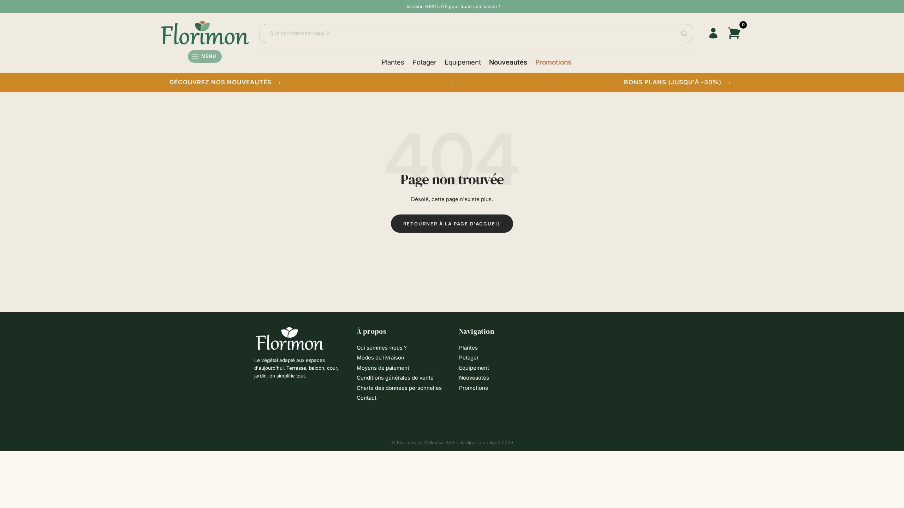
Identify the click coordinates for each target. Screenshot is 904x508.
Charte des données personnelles (399, 388)
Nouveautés (508, 62)
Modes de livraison (380, 357)
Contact (366, 397)
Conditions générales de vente (395, 377)
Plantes (393, 62)
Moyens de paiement (383, 367)
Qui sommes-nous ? (382, 347)
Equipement (463, 62)
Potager (424, 62)
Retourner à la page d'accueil (452, 223)
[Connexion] (713, 33)
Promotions (553, 62)
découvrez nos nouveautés (226, 82)
